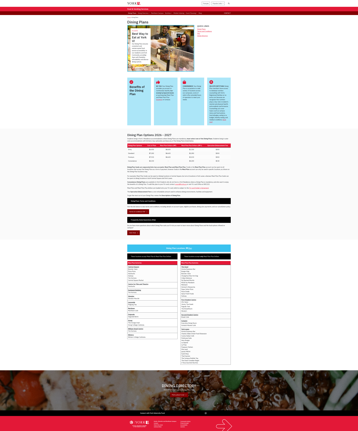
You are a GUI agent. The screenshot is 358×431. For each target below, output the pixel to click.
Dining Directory (202, 36)
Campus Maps (158, 426)
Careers (182, 426)
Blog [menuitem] (200, 13)
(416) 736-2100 (158, 425)
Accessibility (183, 425)
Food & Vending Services (137, 9)
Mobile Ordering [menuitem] (178, 13)
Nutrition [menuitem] (168, 13)
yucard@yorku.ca (181, 184)
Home (129, 17)
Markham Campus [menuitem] (157, 13)
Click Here (132, 233)
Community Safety (185, 421)
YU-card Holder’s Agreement (199, 188)
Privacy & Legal (184, 423)
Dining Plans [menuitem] (132, 13)
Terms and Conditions (204, 31)
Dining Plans (201, 29)
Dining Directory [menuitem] (143, 13)
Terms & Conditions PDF (137, 212)
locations (159, 100)
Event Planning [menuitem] (191, 13)
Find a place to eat (178, 395)
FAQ (198, 34)
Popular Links (217, 3)
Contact (227, 13)
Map (190, 248)
